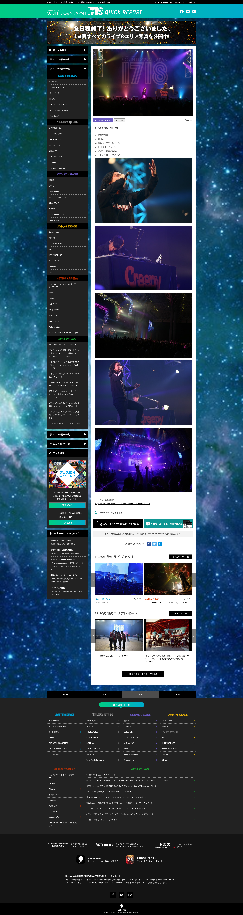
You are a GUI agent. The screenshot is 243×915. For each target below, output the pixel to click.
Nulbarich (53, 267)
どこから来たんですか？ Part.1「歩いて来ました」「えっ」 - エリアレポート (64, 404)
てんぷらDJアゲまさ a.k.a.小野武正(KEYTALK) (62, 285)
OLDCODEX (54, 321)
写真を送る (67, 505)
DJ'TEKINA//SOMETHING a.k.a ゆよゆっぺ (65, 333)
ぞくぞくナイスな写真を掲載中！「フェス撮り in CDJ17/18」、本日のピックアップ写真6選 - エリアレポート (64, 353)
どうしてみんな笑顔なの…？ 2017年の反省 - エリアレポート (64, 375)
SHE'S (51, 272)
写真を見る (67, 522)
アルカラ (52, 186)
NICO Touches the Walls (58, 110)
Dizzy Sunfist (54, 310)
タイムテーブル (179, 557)
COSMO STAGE (103, 120)
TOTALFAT (53, 163)
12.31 (177, 694)
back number (54, 82)
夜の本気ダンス (55, 128)
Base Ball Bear (54, 145)
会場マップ (179, 613)
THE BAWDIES (55, 139)
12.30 (140, 694)
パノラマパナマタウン (57, 244)
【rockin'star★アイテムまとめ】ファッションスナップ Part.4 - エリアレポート (64, 384)
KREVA (52, 99)
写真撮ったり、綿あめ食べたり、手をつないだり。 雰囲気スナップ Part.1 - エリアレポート (64, 394)
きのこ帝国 (53, 316)
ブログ (75, 533)
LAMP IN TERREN (56, 255)
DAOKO (52, 292)
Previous (93, 579)
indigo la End (54, 192)
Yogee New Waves (56, 261)
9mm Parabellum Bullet (58, 168)
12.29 (103, 694)
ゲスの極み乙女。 (56, 116)
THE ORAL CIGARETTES (59, 105)
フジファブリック (56, 134)
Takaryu (52, 298)
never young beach (56, 215)
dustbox (52, 209)
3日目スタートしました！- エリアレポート (64, 425)
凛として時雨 (54, 93)
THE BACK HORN (56, 157)
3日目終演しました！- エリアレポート (63, 345)
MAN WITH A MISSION (57, 87)
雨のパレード (54, 238)
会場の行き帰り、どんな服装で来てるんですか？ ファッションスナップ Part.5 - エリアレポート (64, 365)
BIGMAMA (53, 151)
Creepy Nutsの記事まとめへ (111, 513)
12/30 (120, 120)
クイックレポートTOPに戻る (145, 674)
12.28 (65, 694)
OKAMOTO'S (54, 203)
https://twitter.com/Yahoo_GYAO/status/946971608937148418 (122, 503)
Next (193, 580)
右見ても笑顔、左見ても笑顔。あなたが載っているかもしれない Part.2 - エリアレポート (64, 415)
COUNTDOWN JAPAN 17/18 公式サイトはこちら (174, 2)
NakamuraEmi (54, 327)
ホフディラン (54, 304)
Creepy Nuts (54, 220)
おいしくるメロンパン (57, 197)
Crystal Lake (54, 232)
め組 (50, 249)
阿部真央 (52, 180)
